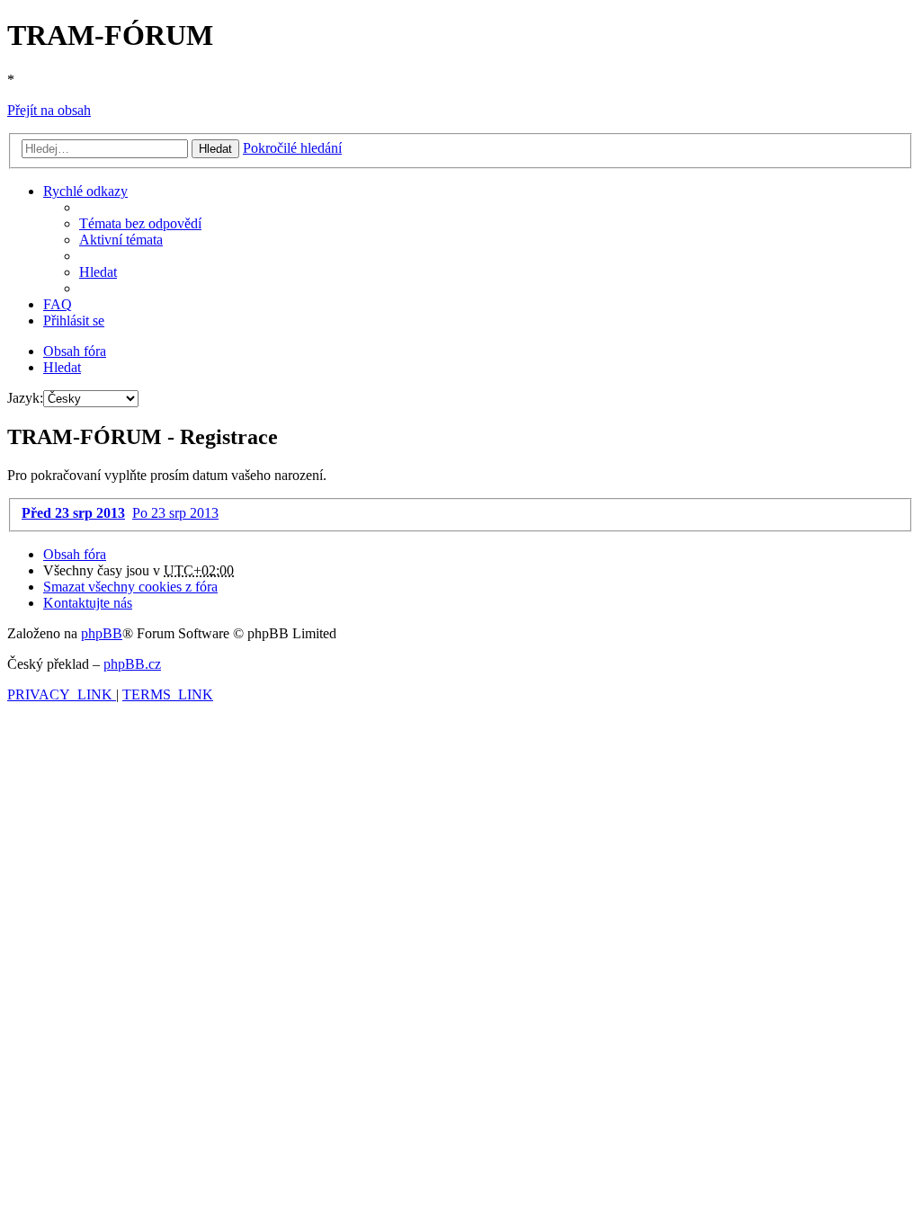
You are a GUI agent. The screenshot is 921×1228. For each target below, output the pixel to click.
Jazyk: (25, 397)
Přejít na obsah (49, 110)
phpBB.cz (132, 664)
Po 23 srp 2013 (175, 513)
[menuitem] (140, 223)
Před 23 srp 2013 (73, 513)
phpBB (101, 633)
